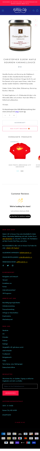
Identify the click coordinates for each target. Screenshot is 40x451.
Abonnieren (10, 393)
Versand (4, 280)
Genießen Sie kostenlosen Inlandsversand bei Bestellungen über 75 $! (20, 2)
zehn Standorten (7, 239)
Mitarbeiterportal (7, 319)
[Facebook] (3, 265)
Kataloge (5, 344)
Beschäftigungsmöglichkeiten (11, 303)
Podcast (4, 340)
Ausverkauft (20, 123)
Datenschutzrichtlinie (8, 367)
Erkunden (5, 337)
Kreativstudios (6, 316)
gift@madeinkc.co (22, 262)
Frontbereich (6, 354)
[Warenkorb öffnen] (37, 10)
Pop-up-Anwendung (8, 309)
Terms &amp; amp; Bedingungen (12, 364)
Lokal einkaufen (7, 351)
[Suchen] (34, 10)
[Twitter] (8, 265)
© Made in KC (20, 422)
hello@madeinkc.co (25, 253)
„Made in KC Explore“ (12, 248)
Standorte (5, 330)
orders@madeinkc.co (25, 257)
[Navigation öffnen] (3, 10)
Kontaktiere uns (7, 283)
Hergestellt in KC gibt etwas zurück (12, 347)
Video (4, 361)
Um (3, 334)
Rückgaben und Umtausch (10, 277)
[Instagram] (12, 265)
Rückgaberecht (6, 357)
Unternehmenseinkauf (8, 290)
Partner (4, 287)
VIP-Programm (6, 293)
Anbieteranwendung (8, 306)
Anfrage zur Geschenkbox (10, 313)
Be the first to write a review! (20, 216)
